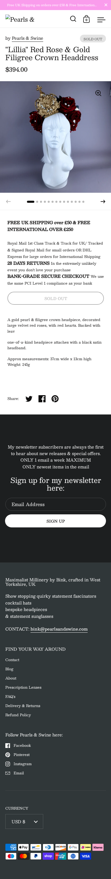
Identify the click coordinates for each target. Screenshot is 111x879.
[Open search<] (73, 19)
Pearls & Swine (27, 38)
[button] (103, 202)
